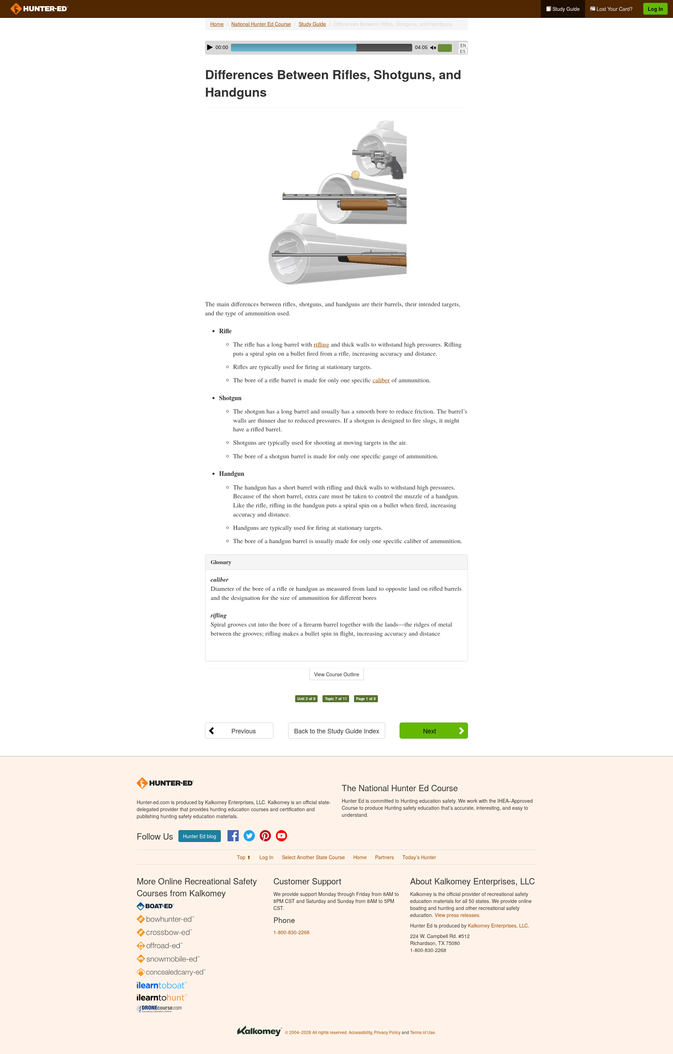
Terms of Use (422, 1032)
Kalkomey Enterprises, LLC (498, 925)
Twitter (249, 835)
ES (462, 51)
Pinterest (265, 835)
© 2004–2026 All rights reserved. (316, 1032)
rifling (321, 344)
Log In (655, 8)
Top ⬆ (244, 857)
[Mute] (433, 47)
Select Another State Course (313, 857)
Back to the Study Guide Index (336, 730)
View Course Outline (336, 674)
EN (463, 45)
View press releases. (458, 914)
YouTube (281, 835)
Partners (384, 857)
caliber (381, 380)
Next (429, 730)
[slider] (447, 48)
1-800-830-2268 (291, 932)
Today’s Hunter (419, 857)
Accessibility (360, 1032)
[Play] (210, 47)
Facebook (233, 835)
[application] (336, 48)
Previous (243, 730)
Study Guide (565, 8)
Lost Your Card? (614, 8)
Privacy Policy (387, 1032)
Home (217, 23)
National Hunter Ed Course (261, 23)
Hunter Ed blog (199, 836)
